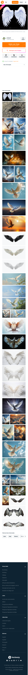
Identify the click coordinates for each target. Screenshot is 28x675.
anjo (10, 649)
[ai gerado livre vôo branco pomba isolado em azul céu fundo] (7, 232)
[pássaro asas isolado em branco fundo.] (13, 625)
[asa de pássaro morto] (13, 118)
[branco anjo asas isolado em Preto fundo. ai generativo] (7, 95)
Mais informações (7, 63)
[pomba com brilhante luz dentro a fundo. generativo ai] (13, 472)
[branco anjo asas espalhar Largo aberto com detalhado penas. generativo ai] (13, 423)
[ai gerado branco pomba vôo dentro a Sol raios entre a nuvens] (8, 105)
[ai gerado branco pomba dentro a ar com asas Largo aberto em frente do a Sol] (5, 604)
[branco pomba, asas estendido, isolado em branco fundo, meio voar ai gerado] (13, 392)
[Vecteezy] (2, 2)
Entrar (21, 2)
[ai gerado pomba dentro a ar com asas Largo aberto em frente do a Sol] (8, 134)
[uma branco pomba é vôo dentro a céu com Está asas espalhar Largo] (21, 583)
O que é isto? (15, 61)
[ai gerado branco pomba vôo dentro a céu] (8, 509)
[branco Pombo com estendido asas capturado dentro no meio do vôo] (10, 594)
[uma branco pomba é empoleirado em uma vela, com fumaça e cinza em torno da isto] (13, 199)
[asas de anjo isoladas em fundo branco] (13, 296)
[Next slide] (22, 649)
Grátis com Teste (14, 44)
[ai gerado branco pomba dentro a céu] (10, 583)
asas (4, 649)
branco (16, 649)
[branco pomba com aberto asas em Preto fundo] (13, 407)
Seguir (23, 39)
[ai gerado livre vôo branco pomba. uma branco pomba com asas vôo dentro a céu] (5, 485)
